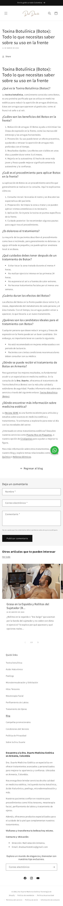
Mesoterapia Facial (15, 696)
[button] (6, 13)
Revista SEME (11, 412)
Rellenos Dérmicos (22, 456)
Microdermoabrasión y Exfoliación (22, 682)
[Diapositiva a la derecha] (38, 642)
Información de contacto (50, 900)
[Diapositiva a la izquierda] (25, 642)
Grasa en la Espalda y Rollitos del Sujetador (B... (28, 606)
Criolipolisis (27, 438)
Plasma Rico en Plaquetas (39, 434)
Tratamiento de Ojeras (16, 709)
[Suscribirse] (54, 867)
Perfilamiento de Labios (17, 702)
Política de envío (31, 900)
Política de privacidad (45, 895)
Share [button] (8, 56)
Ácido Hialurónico (14, 669)
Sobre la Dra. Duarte (15, 742)
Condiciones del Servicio (17, 729)
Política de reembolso (25, 895)
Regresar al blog (33, 468)
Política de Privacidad (16, 735)
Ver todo (6, 556)
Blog (8, 715)
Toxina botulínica (14, 662)
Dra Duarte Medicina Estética (29, 892)
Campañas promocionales (18, 722)
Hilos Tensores (13, 689)
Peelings (10, 676)
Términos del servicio (14, 900)
